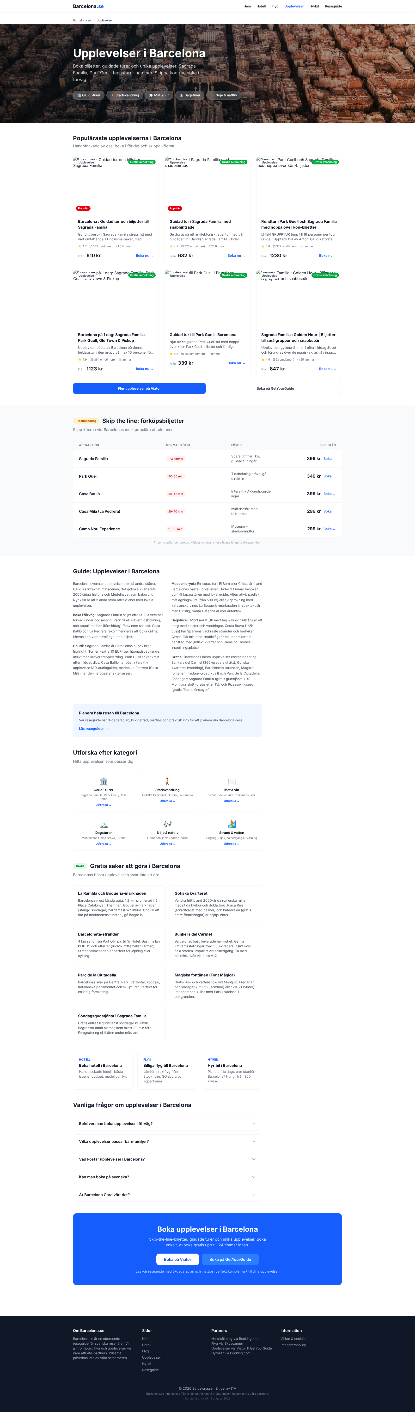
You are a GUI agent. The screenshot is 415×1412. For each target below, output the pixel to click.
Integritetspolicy (293, 1345)
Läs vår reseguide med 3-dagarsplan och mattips (175, 1271)
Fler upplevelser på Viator (139, 388)
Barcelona (88, 6)
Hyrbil (314, 6)
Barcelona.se (82, 20)
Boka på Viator (177, 1259)
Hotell (261, 6)
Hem (247, 6)
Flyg (275, 6)
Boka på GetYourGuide (275, 388)
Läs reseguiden (91, 728)
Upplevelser (294, 6)
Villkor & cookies (293, 1339)
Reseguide (333, 6)
